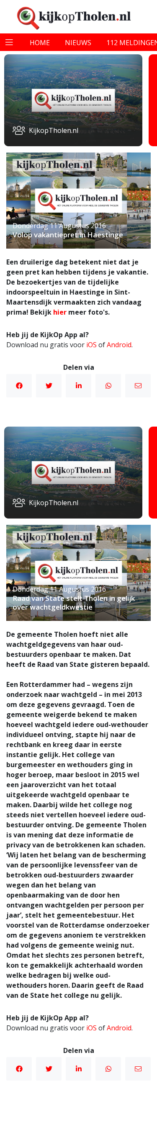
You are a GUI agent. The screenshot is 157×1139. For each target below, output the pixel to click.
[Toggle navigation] (9, 42)
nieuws (78, 42)
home (40, 42)
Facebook (19, 385)
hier (60, 312)
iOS (91, 344)
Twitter (49, 385)
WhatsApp (108, 385)
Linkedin (78, 385)
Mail (138, 385)
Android (119, 344)
